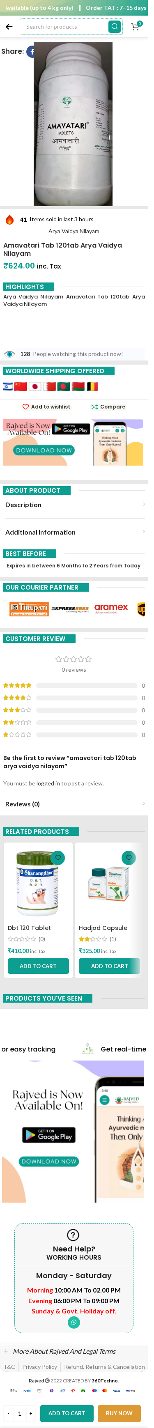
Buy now (119, 1413)
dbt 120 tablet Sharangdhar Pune (36, 932)
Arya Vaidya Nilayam (73, 230)
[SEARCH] (114, 27)
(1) (113, 939)
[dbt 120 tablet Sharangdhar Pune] (38, 884)
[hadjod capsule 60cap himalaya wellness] (109, 884)
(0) (42, 939)
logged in (48, 783)
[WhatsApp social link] (74, 1322)
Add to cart (66, 1413)
